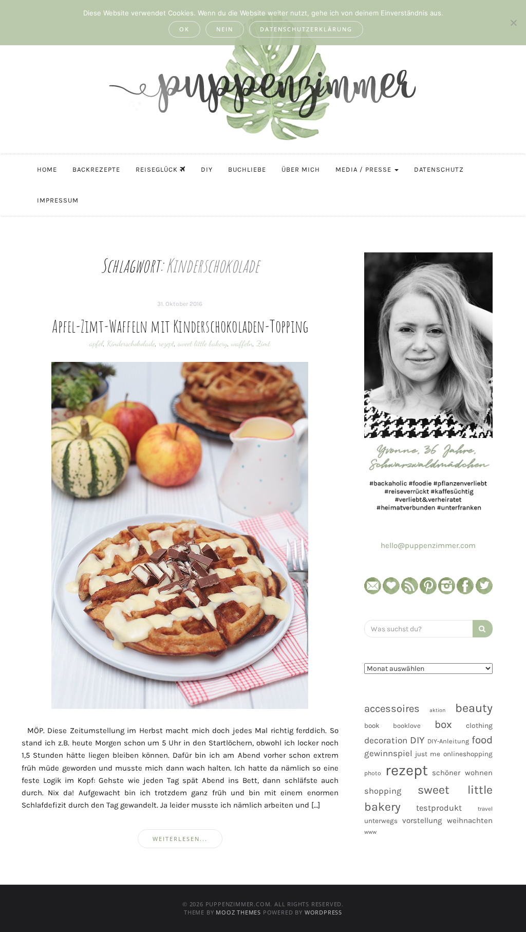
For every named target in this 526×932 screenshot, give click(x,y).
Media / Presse (364, 169)
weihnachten (470, 820)
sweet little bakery (203, 343)
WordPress (323, 912)
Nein (224, 29)
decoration (385, 740)
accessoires (392, 708)
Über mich (300, 169)
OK (184, 29)
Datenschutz (439, 169)
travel (485, 809)
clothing (479, 725)
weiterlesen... (180, 839)
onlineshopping (468, 754)
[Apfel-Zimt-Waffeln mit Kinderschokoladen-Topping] (179, 535)
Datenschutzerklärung (306, 29)
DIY (207, 169)
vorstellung (422, 820)
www (370, 832)
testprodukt (439, 808)
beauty (474, 708)
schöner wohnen (462, 772)
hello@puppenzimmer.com (428, 545)
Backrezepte (96, 169)
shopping (382, 791)
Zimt (263, 343)
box (443, 724)
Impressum (58, 200)
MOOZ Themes (238, 912)
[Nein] (513, 22)
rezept (166, 343)
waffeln (242, 343)
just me (427, 754)
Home (47, 169)
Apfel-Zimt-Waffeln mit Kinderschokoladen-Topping (180, 326)
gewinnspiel (388, 753)
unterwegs (381, 821)
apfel (96, 343)
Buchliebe (247, 169)
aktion (437, 710)
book (372, 725)
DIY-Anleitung (448, 741)
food (482, 740)
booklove (407, 725)
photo (372, 773)
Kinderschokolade (131, 343)
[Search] (483, 628)
